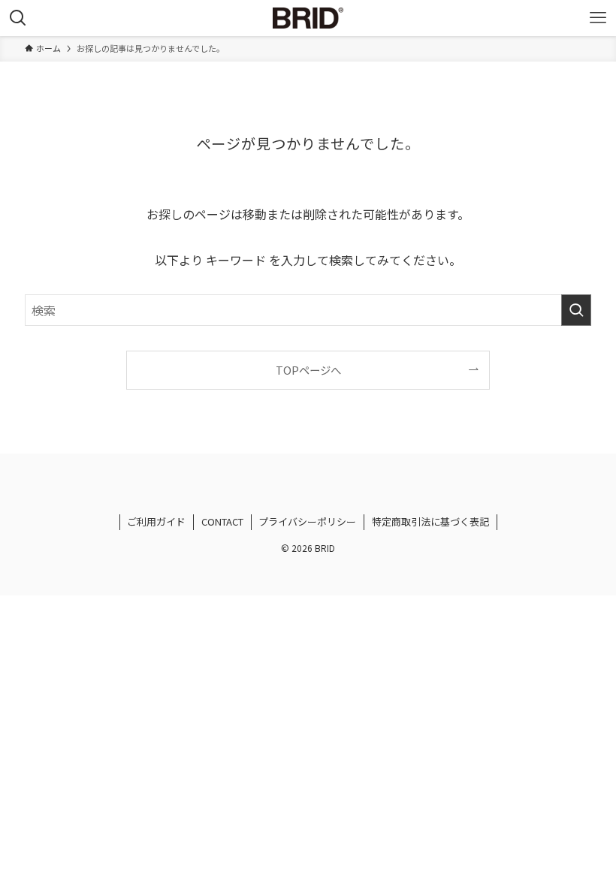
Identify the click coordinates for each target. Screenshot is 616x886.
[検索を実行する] (576, 310)
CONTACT (222, 521)
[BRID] (308, 18)
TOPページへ (308, 370)
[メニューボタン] (598, 18)
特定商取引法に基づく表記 (430, 521)
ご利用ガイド (156, 521)
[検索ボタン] (18, 18)
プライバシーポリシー (307, 521)
